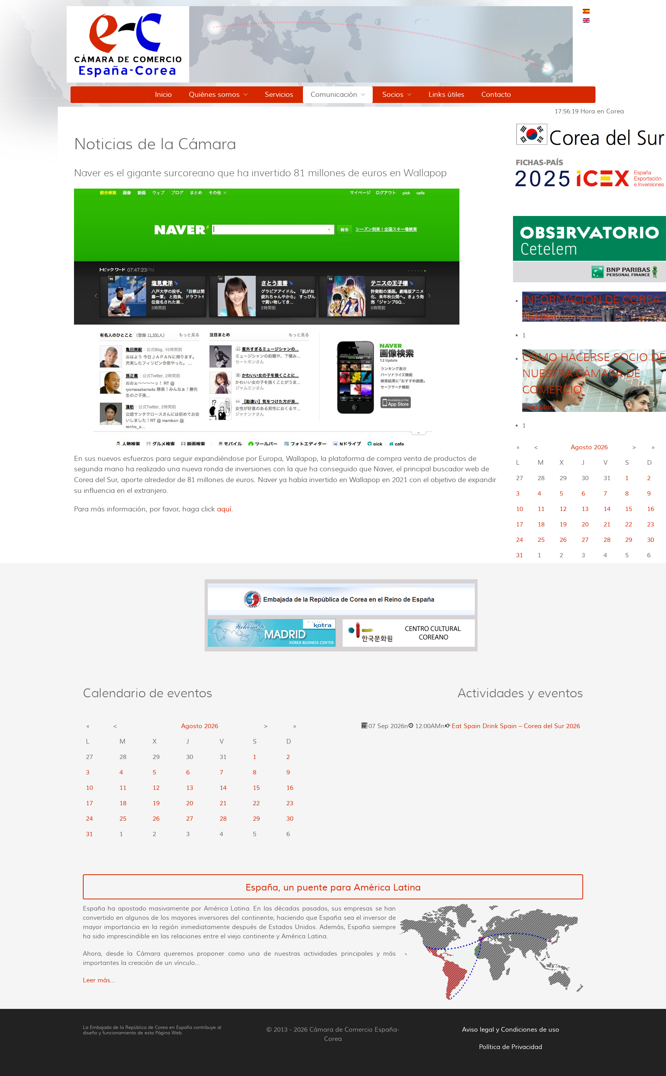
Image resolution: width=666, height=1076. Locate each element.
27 (585, 540)
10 (519, 509)
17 (519, 524)
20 (585, 524)
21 (607, 524)
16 (650, 509)
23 (650, 524)
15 (628, 509)
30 (650, 540)
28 (607, 540)
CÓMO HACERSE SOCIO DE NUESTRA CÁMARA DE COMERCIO (594, 373)
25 (541, 540)
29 (628, 540)
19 (563, 524)
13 (585, 509)
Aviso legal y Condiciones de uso (510, 1030)
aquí (224, 509)
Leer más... (99, 980)
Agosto (581, 447)
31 (519, 555)
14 (607, 509)
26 (563, 540)
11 (541, 509)
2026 (601, 447)
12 (563, 509)
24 (519, 540)
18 (541, 524)
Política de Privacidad (510, 1047)
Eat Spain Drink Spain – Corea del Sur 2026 (516, 726)
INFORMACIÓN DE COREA (591, 299)
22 (628, 524)
